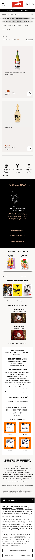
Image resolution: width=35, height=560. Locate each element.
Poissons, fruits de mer (12, 380)
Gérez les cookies (9, 472)
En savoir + (17, 415)
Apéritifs (12, 374)
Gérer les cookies (20, 536)
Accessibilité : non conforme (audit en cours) (20, 476)
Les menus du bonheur (17, 393)
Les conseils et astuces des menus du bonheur (17, 402)
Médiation (27, 472)
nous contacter (17, 235)
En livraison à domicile (11, 352)
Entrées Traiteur (20, 374)
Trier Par (5, 39)
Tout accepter (25, 555)
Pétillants (25, 25)
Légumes (7, 382)
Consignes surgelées (20, 361)
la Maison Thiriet (17, 185)
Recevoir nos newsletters (22, 275)
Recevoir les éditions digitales (7, 275)
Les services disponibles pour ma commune (16, 468)
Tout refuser (9, 555)
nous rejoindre (17, 241)
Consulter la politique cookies (11, 545)
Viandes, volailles (24, 380)
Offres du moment (10, 372)
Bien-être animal (7, 474)
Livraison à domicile (16, 363)
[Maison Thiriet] (17, 4)
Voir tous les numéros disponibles (16, 300)
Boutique (27, 391)
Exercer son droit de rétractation (17, 481)
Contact (5, 476)
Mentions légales (11, 470)
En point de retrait (24, 352)
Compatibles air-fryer (23, 372)
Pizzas (25, 376)
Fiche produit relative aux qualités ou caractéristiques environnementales (17, 479)
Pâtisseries (22, 387)
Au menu (17, 399)
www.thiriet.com (7, 508)
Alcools (19, 25)
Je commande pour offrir (17, 365)
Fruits (19, 384)
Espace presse (28, 474)
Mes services (24, 10)
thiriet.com (17, 466)
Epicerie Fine (11, 25)
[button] (27, 4)
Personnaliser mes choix (17, 551)
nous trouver (17, 230)
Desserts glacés (13, 387)
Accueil (4, 25)
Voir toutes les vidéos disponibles (17, 343)
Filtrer (15, 39)
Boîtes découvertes (18, 391)
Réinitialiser (29, 39)
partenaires (19, 508)
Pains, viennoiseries (11, 389)
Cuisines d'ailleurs (13, 378)
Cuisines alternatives (23, 389)
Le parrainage (17, 354)
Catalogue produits (22, 470)
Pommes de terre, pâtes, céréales (20, 382)
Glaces (24, 384)
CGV (30, 468)
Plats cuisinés (23, 378)
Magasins (10, 361)
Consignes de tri (18, 474)
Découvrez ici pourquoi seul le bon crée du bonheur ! (17, 208)
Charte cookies (19, 472)
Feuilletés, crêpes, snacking (15, 376)
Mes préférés (10, 10)
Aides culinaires (12, 384)
